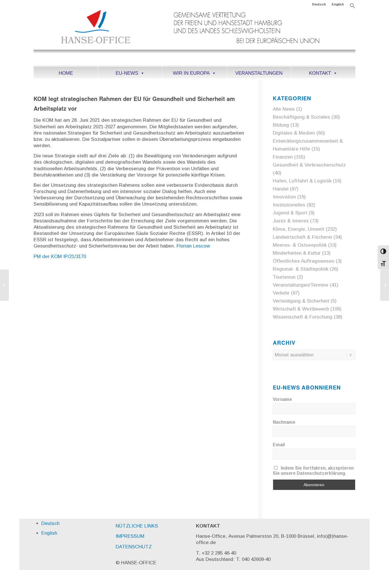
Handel (280, 189)
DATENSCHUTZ (134, 546)
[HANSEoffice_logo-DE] (194, 36)
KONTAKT (320, 73)
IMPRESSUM (130, 536)
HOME (66, 73)
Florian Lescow (193, 246)
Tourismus (284, 277)
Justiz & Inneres (291, 221)
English (338, 4)
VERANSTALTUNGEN (258, 73)
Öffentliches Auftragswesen (303, 261)
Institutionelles (289, 205)
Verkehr (281, 293)
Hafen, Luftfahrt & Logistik (302, 181)
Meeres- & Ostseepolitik (300, 245)
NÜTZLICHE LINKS (137, 526)
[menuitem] (319, 4)
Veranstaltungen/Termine (300, 285)
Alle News (284, 109)
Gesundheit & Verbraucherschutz (309, 165)
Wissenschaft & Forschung (302, 317)
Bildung (281, 125)
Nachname (284, 422)
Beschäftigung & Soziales (301, 117)
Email (279, 444)
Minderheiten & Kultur (297, 253)
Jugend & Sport (290, 213)
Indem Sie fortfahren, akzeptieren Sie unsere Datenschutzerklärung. (313, 471)
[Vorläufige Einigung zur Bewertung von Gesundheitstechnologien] (4, 285)
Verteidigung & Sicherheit (301, 301)
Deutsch (319, 4)
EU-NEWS (127, 73)
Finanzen (283, 157)
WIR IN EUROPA (191, 73)
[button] (352, 7)
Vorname (282, 399)
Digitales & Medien (294, 133)
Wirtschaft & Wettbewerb (301, 309)
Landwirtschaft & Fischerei (302, 237)
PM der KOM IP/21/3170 (60, 256)
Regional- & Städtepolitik (300, 269)
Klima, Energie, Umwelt (298, 229)
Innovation (284, 197)
